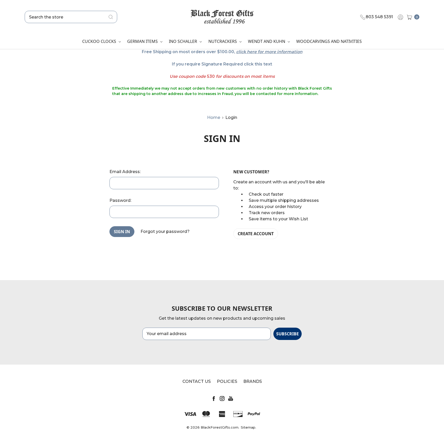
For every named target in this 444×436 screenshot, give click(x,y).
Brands (252, 381)
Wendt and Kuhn (267, 41)
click (241, 51)
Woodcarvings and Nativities (329, 41)
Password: (120, 200)
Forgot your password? (165, 231)
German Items (143, 41)
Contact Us (196, 381)
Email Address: (125, 171)
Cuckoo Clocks (99, 41)
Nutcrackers (223, 41)
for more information (280, 51)
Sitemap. (248, 427)
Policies (227, 381)
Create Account (256, 233)
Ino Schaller (183, 41)
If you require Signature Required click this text (222, 64)
